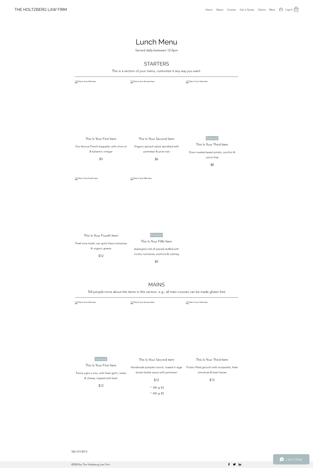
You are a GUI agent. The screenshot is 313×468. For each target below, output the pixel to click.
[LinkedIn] (240, 464)
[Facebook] (229, 464)
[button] (296, 9)
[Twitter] (234, 464)
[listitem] (156, 387)
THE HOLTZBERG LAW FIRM (40, 9)
